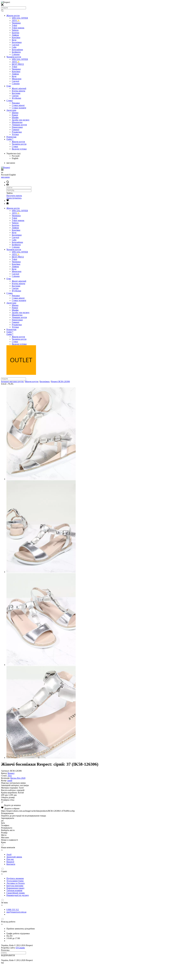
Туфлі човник (18, 28)
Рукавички (17, 132)
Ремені (15, 115)
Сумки (9, 100)
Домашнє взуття (19, 125)
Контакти (10, 864)
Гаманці (15, 129)
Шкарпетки (17, 122)
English (15, 158)
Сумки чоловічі (19, 108)
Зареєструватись (14, 198)
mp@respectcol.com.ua (16, 912)
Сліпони (16, 54)
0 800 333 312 (12, 909)
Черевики (16, 23)
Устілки (15, 134)
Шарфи (15, 117)
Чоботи (15, 30)
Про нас (10, 859)
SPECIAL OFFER (20, 18)
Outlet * (9, 139)
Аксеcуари (11, 110)
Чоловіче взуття (13, 57)
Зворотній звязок (14, 857)
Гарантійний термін (15, 893)
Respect (11, 773)
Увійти (9, 193)
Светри (15, 96)
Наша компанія (8, 847)
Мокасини (16, 79)
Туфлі (14, 25)
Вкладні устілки (19, 149)
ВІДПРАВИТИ (8, 955)
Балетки (15, 32)
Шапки (15, 112)
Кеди (14, 40)
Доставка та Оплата (15, 883)
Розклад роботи (8, 922)
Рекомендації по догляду (17, 895)
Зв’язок (4, 902)
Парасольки (17, 127)
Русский (15, 156)
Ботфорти (16, 52)
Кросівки (16, 37)
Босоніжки (17, 42)
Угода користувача (15, 881)
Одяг (8, 86)
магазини (5, 177)
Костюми (16, 93)
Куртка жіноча (18, 91)
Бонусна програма (14, 885)
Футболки (16, 98)
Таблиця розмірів (14, 890)
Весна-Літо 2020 (17, 778)
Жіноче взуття (12, 15)
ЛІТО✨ (16, 20)
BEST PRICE (18, 64)
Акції (8, 854)
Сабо (14, 47)
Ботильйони (17, 49)
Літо (10, 776)
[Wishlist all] (7, 201)
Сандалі (15, 45)
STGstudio (20, 948)
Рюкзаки (16, 103)
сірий (9, 780)
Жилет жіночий (19, 88)
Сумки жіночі (18, 105)
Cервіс (4, 871)
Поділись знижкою (15, 878)
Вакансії (10, 862)
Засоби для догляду (20, 120)
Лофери (15, 35)
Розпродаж (11, 137)
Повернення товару (15, 888)
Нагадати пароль (14, 195)
